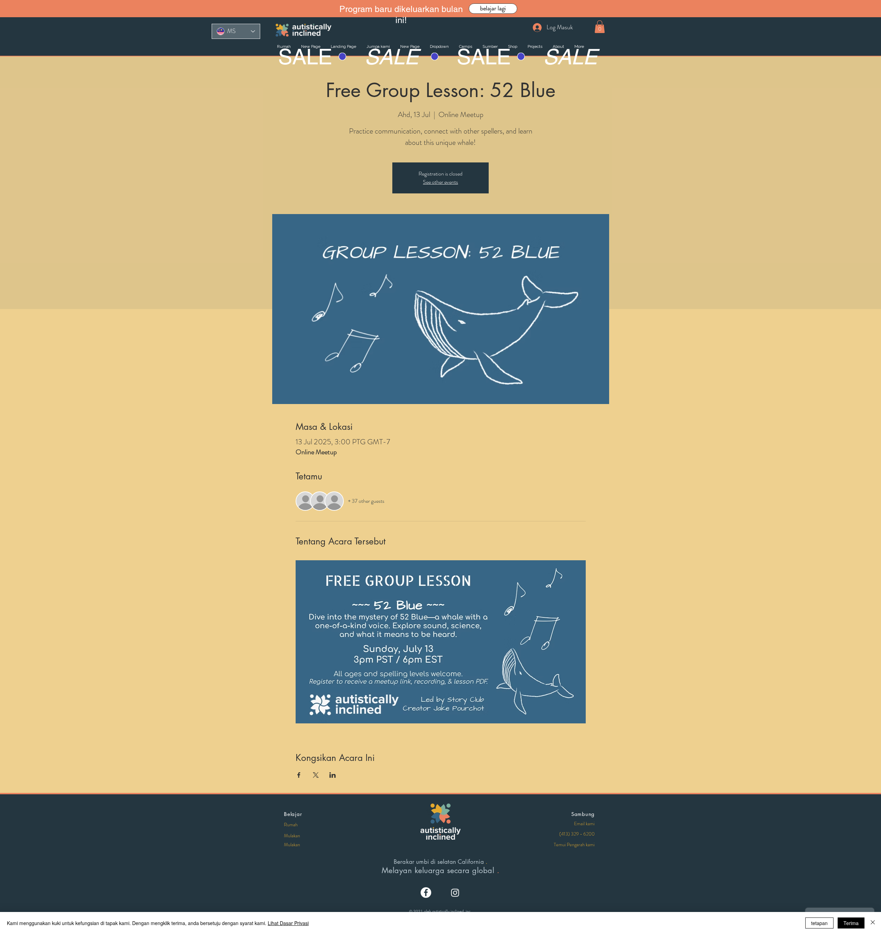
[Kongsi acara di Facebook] (299, 775)
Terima (851, 923)
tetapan (819, 923)
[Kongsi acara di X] (315, 775)
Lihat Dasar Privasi (288, 923)
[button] (599, 26)
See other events (440, 182)
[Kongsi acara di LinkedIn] (332, 775)
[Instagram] (455, 892)
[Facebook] (426, 892)
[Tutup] (873, 922)
